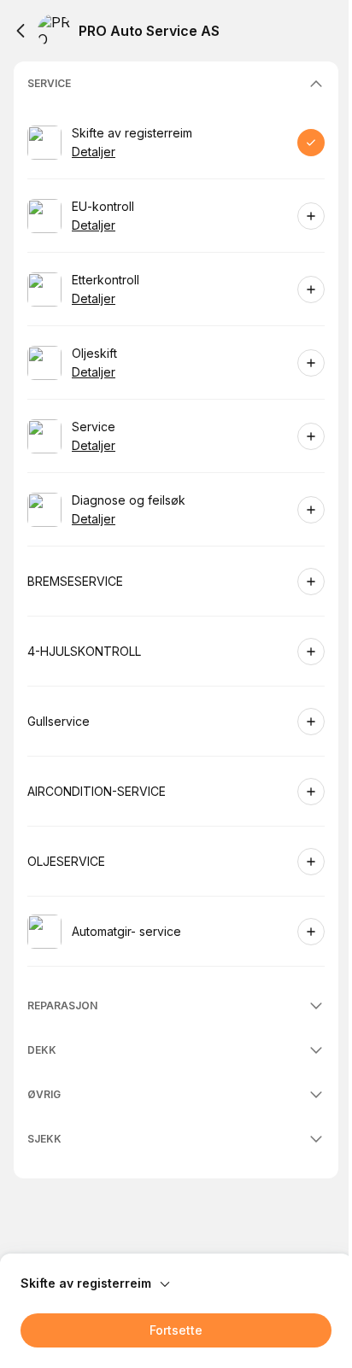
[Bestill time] (311, 142)
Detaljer (93, 151)
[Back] (20, 30)
